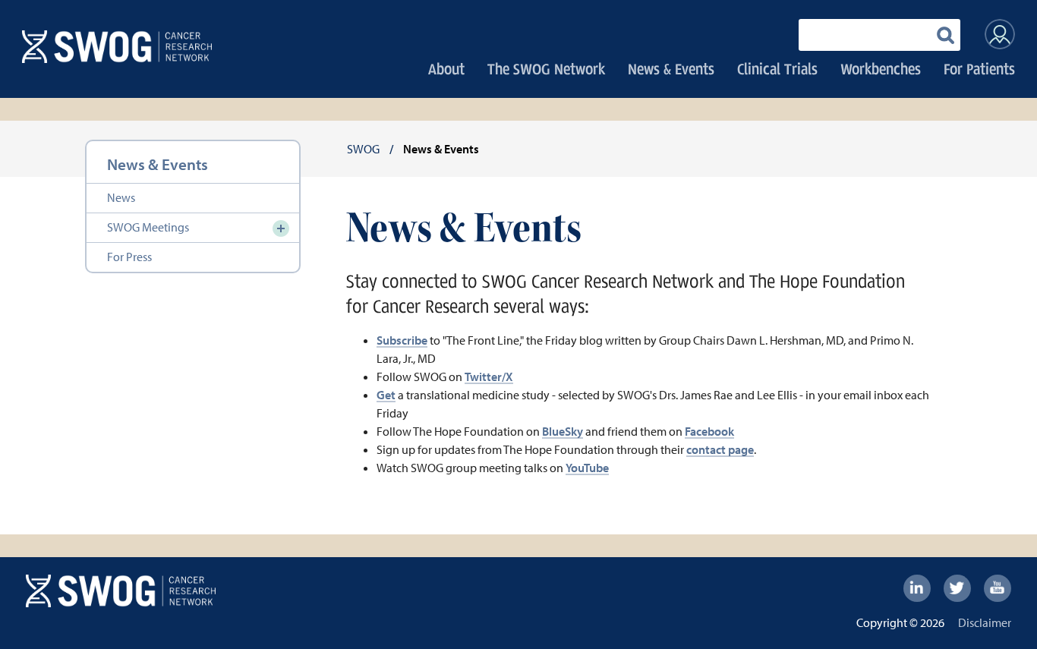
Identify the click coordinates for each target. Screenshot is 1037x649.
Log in (1000, 34)
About (446, 68)
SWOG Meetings (148, 227)
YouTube (587, 467)
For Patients (979, 68)
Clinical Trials (777, 68)
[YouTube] (997, 588)
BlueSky (562, 431)
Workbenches (880, 68)
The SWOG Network (546, 68)
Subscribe (402, 340)
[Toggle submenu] (281, 228)
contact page (720, 449)
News (121, 197)
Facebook (709, 431)
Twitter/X (489, 376)
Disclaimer (984, 622)
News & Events (671, 68)
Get (386, 394)
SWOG (363, 148)
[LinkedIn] (917, 588)
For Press (129, 256)
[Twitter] (957, 588)
